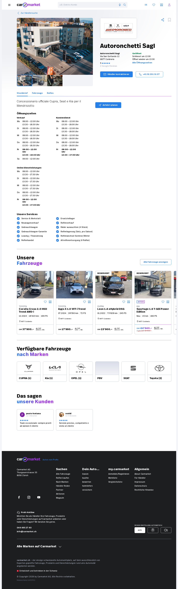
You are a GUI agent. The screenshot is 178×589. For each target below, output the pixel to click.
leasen (85, 474)
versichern (87, 490)
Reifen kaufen (62, 478)
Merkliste (112, 478)
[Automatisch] (140, 530)
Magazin (60, 498)
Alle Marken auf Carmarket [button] (36, 546)
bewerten (86, 482)
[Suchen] (124, 4)
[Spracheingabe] (119, 4)
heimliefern (87, 486)
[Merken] (45, 301)
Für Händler (140, 478)
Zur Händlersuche (29, 13)
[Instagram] (29, 497)
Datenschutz (141, 486)
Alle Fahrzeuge (63, 474)
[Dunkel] (166, 530)
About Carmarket (143, 474)
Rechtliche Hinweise (144, 490)
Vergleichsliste (115, 482)
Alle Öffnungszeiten (142, 62)
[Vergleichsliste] (161, 4)
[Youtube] (39, 497)
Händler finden (63, 486)
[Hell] (153, 530)
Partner (59, 490)
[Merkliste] (153, 4)
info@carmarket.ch (26, 531)
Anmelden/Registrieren (118, 474)
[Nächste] (93, 46)
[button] (60, 547)
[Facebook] (19, 497)
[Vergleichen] (50, 301)
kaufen (85, 478)
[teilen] (163, 20)
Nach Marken (62, 482)
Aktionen (60, 494)
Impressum (140, 482)
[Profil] (169, 4)
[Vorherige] (17, 46)
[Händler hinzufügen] (169, 20)
